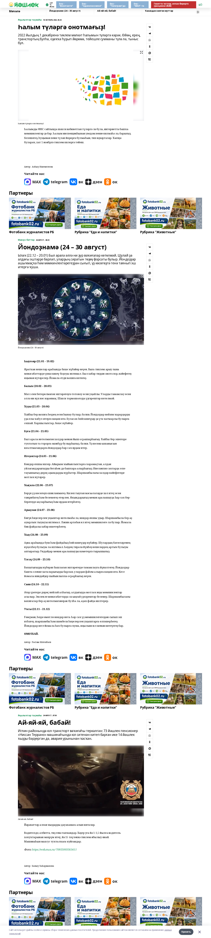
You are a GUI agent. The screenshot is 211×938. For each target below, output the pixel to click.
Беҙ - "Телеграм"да (117, 4)
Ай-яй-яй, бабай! (106, 11)
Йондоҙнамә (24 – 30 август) (64, 11)
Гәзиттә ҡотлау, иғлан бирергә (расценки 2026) (171, 4)
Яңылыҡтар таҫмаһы (30, 20)
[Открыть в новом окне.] (32, 181)
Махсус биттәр (26, 240)
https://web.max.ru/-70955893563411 (54, 849)
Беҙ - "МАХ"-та (139, 4)
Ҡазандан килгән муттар (159, 11)
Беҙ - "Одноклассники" (92, 4)
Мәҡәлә (14, 11)
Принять (186, 931)
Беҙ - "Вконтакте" (66, 4)
